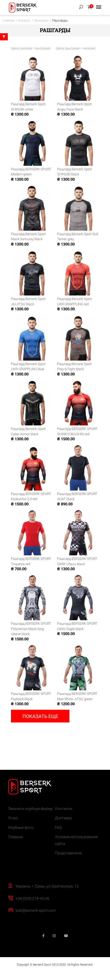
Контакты (63, 808)
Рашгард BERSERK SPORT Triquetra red (31, 561)
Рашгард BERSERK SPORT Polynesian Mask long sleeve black (31, 629)
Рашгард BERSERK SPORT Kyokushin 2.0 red (31, 496)
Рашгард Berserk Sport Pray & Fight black (74, 366)
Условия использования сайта (76, 840)
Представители (68, 853)
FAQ (58, 827)
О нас (13, 818)
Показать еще (40, 716)
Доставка (63, 818)
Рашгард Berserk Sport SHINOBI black (74, 171)
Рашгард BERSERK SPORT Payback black (31, 696)
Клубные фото (20, 827)
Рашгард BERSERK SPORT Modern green (31, 171)
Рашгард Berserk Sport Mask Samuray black (28, 236)
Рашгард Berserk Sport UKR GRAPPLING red (74, 301)
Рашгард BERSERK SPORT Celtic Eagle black (77, 626)
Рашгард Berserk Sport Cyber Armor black (28, 431)
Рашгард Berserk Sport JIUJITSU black (28, 301)
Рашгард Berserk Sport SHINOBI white (28, 106)
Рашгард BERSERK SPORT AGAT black (77, 496)
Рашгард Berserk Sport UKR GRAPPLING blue (28, 366)
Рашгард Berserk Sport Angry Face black (74, 106)
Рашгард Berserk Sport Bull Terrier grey (77, 236)
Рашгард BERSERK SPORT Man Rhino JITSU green (77, 696)
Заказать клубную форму (30, 808)
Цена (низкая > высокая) (30, 48)
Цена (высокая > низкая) (75, 48)
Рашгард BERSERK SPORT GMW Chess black (77, 561)
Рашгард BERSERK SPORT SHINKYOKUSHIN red (77, 431)
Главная (15, 837)
